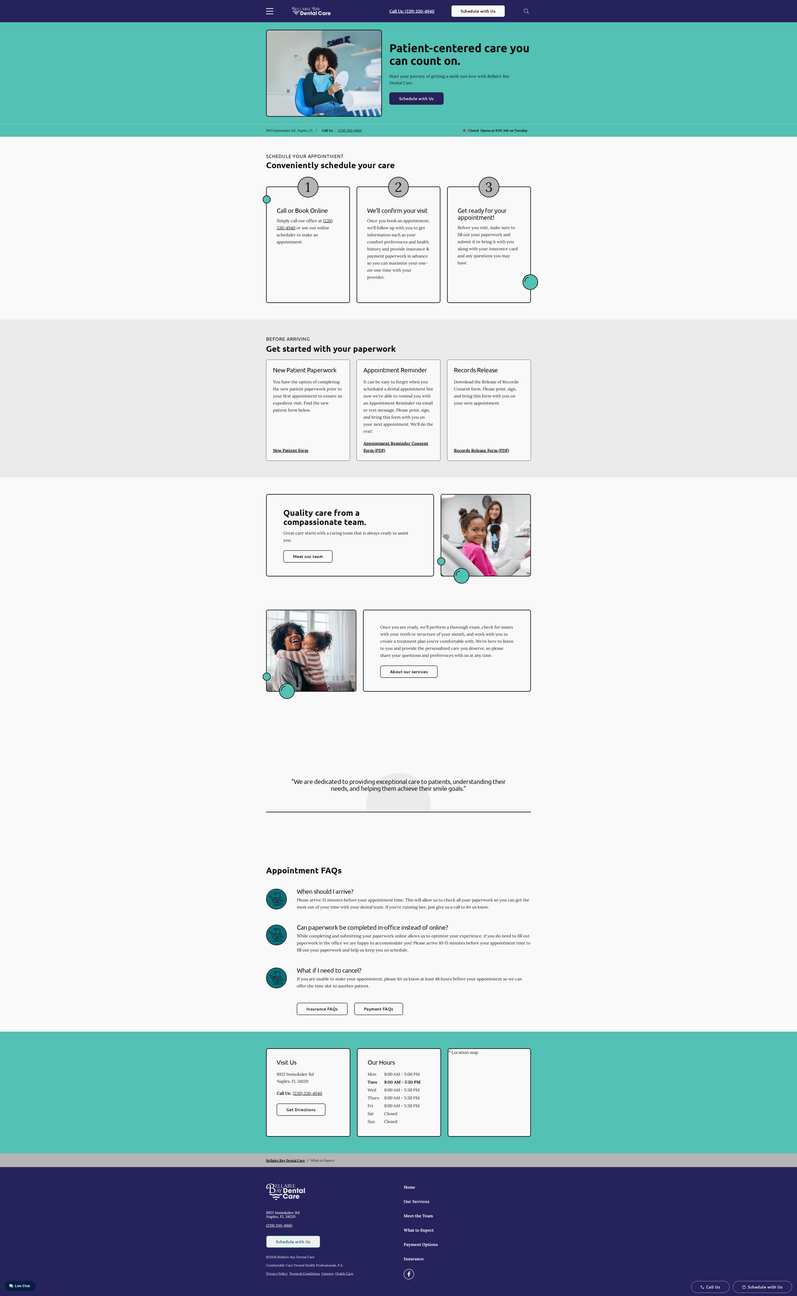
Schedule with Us (478, 11)
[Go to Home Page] (311, 11)
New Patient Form (290, 450)
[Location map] (489, 1092)
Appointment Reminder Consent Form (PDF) (395, 447)
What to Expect (419, 1230)
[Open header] (270, 11)
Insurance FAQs (322, 1009)
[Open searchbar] (526, 11)
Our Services (416, 1201)
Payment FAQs (378, 1009)
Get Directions (301, 1109)
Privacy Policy (277, 1273)
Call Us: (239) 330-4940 (411, 11)
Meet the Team (418, 1215)
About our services (409, 671)
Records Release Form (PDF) (481, 450)
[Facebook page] (409, 1274)
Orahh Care (344, 1273)
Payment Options (421, 1244)
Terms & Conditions (304, 1273)
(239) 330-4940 (350, 130)
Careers (327, 1273)
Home (409, 1187)
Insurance (414, 1258)
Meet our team (308, 556)
